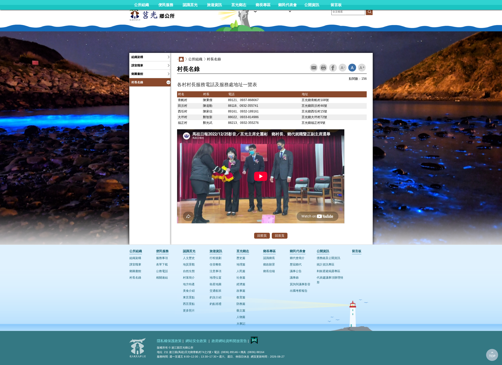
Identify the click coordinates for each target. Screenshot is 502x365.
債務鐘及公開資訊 (328, 258)
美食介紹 (189, 290)
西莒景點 (189, 303)
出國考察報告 (298, 290)
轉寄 (314, 68)
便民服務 (165, 5)
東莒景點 (189, 297)
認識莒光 (190, 5)
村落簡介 (189, 277)
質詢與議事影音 (300, 284)
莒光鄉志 (238, 5)
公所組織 (141, 5)
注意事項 (215, 271)
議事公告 (296, 271)
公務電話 (162, 271)
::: (1, 52)
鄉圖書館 (137, 73)
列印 (323, 68)
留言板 (336, 5)
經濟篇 (240, 284)
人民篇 (240, 271)
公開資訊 (311, 5)
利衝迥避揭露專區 (328, 271)
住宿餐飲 (215, 264)
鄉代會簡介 (297, 258)
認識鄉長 (269, 258)
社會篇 (240, 277)
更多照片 (189, 310)
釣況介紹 (215, 297)
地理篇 (240, 264)
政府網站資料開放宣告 (229, 341)
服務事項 (162, 258)
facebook (333, 68)
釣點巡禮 (215, 303)
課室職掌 (137, 65)
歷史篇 (240, 258)
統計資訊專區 (325, 264)
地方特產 (189, 284)
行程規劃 (215, 258)
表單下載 (162, 264)
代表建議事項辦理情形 (330, 280)
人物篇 (240, 317)
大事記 (240, 323)
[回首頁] (158, 14)
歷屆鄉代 (296, 264)
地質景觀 (189, 264)
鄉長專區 (263, 5)
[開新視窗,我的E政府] (254, 343)
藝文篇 (240, 310)
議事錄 (294, 277)
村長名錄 (137, 82)
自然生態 (189, 271)
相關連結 (162, 277)
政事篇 (240, 290)
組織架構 (137, 57)
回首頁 (279, 235)
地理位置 (215, 277)
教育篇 (240, 297)
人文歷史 (189, 258)
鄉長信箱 (269, 271)
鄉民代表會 (287, 5)
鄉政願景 (269, 264)
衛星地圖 (215, 284)
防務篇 (240, 303)
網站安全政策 (197, 341)
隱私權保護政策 (169, 341)
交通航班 (215, 290)
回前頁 (262, 235)
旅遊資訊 (214, 5)
